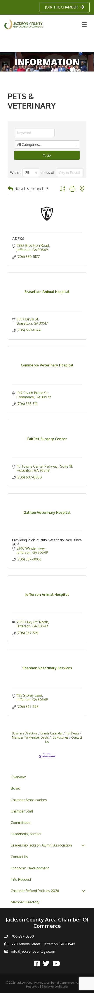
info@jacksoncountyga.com (33, 951)
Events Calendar (51, 733)
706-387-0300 (22, 936)
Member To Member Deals (30, 737)
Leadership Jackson (26, 834)
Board (15, 788)
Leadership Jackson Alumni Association (41, 845)
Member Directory (25, 902)
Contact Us (19, 857)
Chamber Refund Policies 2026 (35, 891)
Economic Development (30, 868)
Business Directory (25, 733)
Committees (20, 822)
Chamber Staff (22, 811)
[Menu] (84, 24)
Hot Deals (72, 733)
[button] (10, 188)
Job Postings (60, 737)
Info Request (21, 879)
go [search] (49, 155)
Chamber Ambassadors (29, 800)
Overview (18, 777)
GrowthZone (59, 986)
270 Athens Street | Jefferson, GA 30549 (43, 944)
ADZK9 (18, 239)
